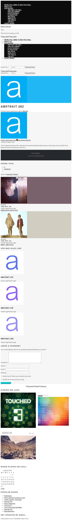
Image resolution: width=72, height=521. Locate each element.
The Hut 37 (8, 505)
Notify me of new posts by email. (13, 380)
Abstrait (25, 111)
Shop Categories (9, 504)
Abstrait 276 (8, 509)
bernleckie (21, 140)
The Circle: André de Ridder (13, 507)
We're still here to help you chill (14, 498)
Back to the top (6, 27)
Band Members (9, 511)
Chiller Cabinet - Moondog (13, 500)
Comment (4, 363)
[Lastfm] (36, 386)
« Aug (2, 489)
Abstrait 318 (8, 502)
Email (3, 369)
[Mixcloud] (42, 386)
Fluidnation (8, 496)
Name (3, 366)
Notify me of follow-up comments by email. (17, 376)
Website (3, 373)
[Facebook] (29, 386)
